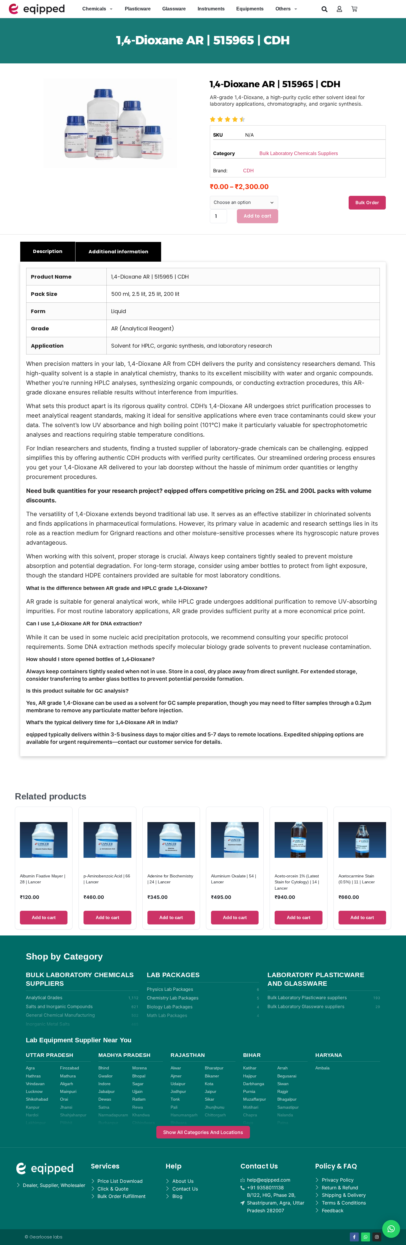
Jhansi (66, 1107)
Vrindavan (35, 1084)
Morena (139, 1068)
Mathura (68, 1076)
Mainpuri (68, 1091)
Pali (174, 1107)
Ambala (322, 1068)
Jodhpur (178, 1091)
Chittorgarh (215, 1115)
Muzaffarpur (254, 1099)
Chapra (250, 1115)
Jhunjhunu (214, 1107)
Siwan (283, 1084)
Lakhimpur (36, 1123)
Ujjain (137, 1091)
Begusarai (286, 1076)
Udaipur (178, 1084)
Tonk (175, 1099)
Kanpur (33, 1107)
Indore (104, 1084)
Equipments (250, 8)
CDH (248, 170)
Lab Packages (173, 975)
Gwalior (105, 1076)
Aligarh (66, 1084)
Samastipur (288, 1107)
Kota (209, 1084)
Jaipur (210, 1091)
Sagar (138, 1084)
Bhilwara (179, 1123)
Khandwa (141, 1115)
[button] (325, 9)
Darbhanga (253, 1084)
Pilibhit (66, 1123)
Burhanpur (108, 1123)
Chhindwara (143, 1123)
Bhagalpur (287, 1099)
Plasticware (138, 8)
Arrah (282, 1068)
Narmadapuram (113, 1115)
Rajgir (282, 1091)
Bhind (103, 1068)
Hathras (33, 1076)
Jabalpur (106, 1091)
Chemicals (94, 8)
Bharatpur (214, 1068)
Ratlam (139, 1099)
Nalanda (285, 1115)
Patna (282, 1123)
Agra (30, 1068)
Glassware (174, 8)
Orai (64, 1099)
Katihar (249, 1068)
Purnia (249, 1091)
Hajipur (249, 1076)
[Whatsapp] (365, 1236)
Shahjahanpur (73, 1115)
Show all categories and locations (203, 1132)
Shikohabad (37, 1099)
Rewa (137, 1107)
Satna (103, 1107)
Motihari (250, 1107)
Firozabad (69, 1068)
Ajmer (176, 1076)
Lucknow (34, 1091)
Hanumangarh (184, 1115)
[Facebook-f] (354, 1236)
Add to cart (258, 216)
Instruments (211, 8)
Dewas (104, 1099)
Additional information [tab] (118, 251)
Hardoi (32, 1115)
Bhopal (138, 1076)
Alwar (176, 1068)
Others (283, 8)
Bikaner (212, 1076)
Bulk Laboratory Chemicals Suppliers (298, 153)
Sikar (209, 1099)
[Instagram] (376, 1236)
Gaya (248, 1123)
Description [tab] (47, 251)
